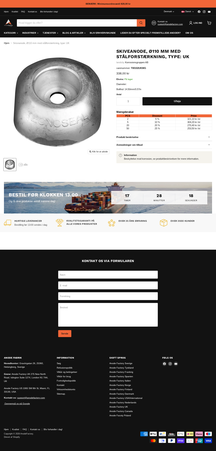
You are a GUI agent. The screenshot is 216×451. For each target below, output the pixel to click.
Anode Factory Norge (120, 385)
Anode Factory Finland (120, 389)
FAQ (23, 12)
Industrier (29, 33)
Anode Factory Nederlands (122, 402)
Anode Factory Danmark (121, 394)
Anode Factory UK (118, 406)
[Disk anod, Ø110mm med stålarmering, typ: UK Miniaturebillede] (10, 164)
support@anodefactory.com (170, 24)
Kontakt (60, 385)
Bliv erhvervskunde (103, 33)
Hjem (6, 12)
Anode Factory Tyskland (121, 367)
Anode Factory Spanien (121, 376)
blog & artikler (73, 33)
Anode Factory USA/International (125, 398)
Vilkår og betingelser (67, 372)
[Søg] (141, 23)
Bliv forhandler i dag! (49, 12)
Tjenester (49, 33)
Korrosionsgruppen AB (136, 62)
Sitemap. (61, 394)
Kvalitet (15, 12)
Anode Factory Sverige (120, 363)
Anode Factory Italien (120, 380)
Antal (118, 94)
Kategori (10, 33)
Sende (64, 333)
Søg (59, 363)
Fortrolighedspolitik (66, 380)
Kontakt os (32, 12)
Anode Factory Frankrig (121, 372)
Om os (189, 33)
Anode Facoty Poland (120, 415)
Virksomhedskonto (66, 389)
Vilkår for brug (64, 376)
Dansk (188, 11)
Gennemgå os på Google (17, 403)
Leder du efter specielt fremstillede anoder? (150, 33)
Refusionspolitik (64, 367)
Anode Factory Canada (121, 411)
